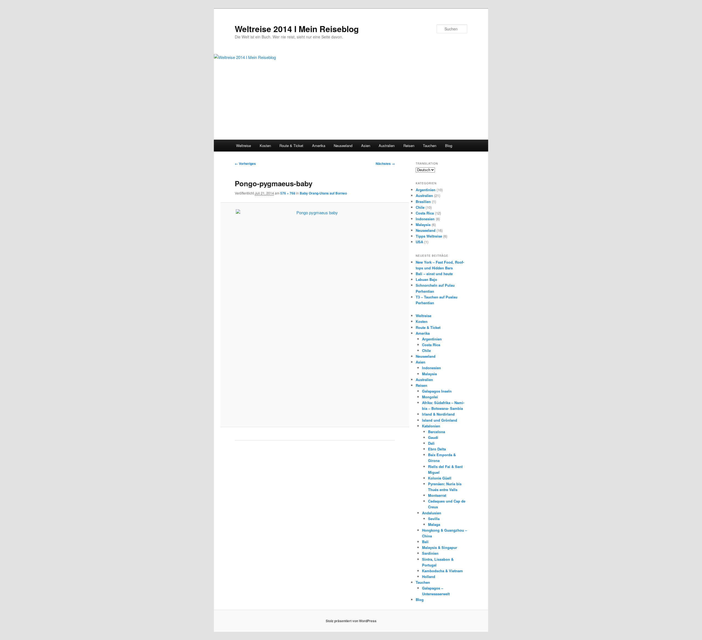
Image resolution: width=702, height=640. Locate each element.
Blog (448, 145)
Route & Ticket (291, 145)
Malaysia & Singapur (439, 547)
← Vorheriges (245, 163)
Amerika (318, 145)
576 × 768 (287, 193)
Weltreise (243, 145)
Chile (420, 207)
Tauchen (429, 145)
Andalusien (431, 512)
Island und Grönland (439, 420)
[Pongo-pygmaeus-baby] (314, 314)
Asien (365, 145)
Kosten (265, 145)
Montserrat (437, 495)
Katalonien (431, 425)
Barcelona (436, 431)
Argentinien (425, 189)
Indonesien (425, 218)
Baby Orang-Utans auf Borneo (323, 193)
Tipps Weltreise (429, 236)
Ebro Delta (437, 449)
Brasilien (423, 201)
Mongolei (430, 396)
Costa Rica (425, 213)
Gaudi (433, 437)
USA (419, 241)
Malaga (434, 524)
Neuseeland (343, 145)
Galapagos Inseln (437, 391)
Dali (431, 443)
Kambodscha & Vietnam (442, 570)
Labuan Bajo (426, 279)
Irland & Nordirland (438, 414)
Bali (425, 541)
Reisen (408, 145)
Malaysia (423, 224)
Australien (387, 145)
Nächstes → (385, 163)
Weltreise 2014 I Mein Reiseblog (297, 29)
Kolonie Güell (439, 478)
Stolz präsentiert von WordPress (351, 620)
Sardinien (430, 553)
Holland (428, 576)
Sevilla (434, 518)
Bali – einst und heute (434, 273)
